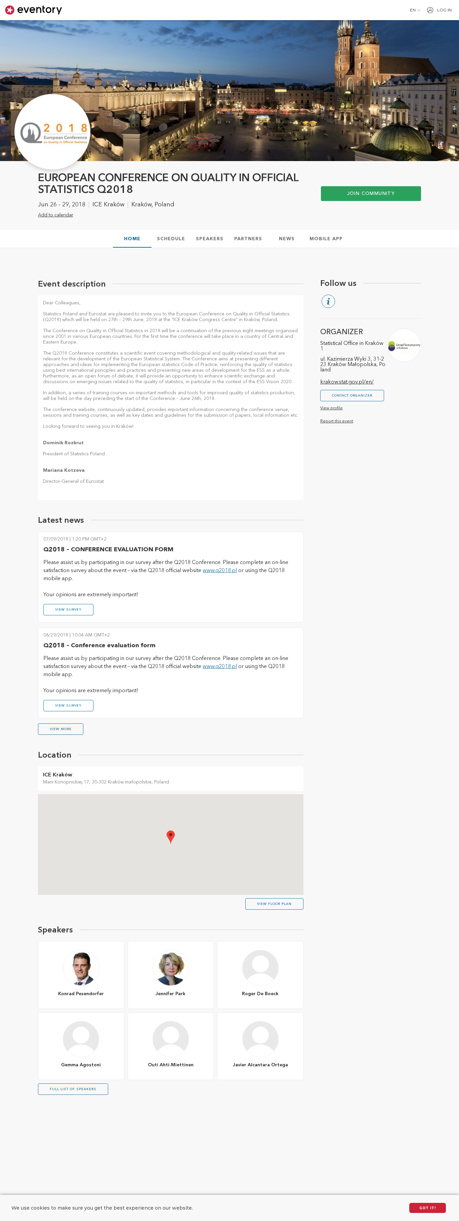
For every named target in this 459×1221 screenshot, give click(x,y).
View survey (68, 609)
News (287, 239)
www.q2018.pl (220, 570)
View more (61, 729)
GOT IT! (427, 1208)
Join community (371, 193)
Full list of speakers (73, 1089)
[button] (415, 10)
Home (132, 239)
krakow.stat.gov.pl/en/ (347, 382)
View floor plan (274, 904)
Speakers (209, 239)
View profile (331, 408)
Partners (248, 239)
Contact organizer (352, 395)
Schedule (171, 239)
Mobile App (326, 239)
